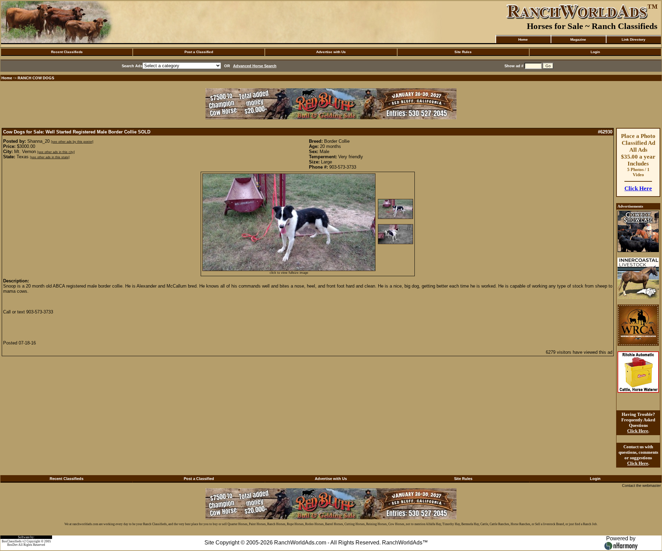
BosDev (12, 545)
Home (523, 39)
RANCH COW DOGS (36, 78)
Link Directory (633, 39)
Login (595, 52)
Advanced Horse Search (255, 66)
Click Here (638, 188)
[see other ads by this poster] (72, 141)
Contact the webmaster (641, 485)
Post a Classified (198, 52)
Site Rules (463, 52)
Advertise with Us (331, 52)
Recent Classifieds (67, 52)
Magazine (578, 39)
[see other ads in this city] (56, 152)
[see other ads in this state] (50, 157)
